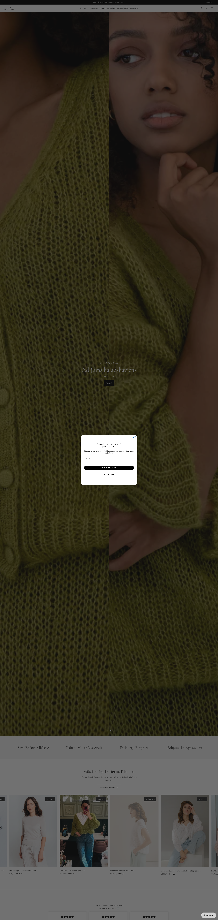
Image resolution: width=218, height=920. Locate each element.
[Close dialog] (135, 437)
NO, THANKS (109, 474)
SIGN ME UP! (109, 468)
